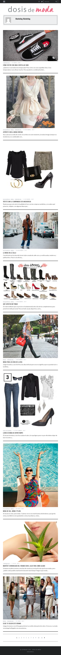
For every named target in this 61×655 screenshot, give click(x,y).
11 (41, 638)
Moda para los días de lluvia (12, 362)
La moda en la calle (9, 253)
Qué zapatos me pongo (10, 304)
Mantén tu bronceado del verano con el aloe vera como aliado (24, 566)
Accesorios (6, 129)
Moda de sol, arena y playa (12, 511)
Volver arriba (30, 651)
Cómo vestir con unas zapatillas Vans (16, 65)
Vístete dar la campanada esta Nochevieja (17, 202)
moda (12, 129)
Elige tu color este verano (12, 623)
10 (38, 638)
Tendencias (6, 62)
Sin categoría (7, 430)
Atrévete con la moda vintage (13, 132)
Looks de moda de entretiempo (13, 433)
